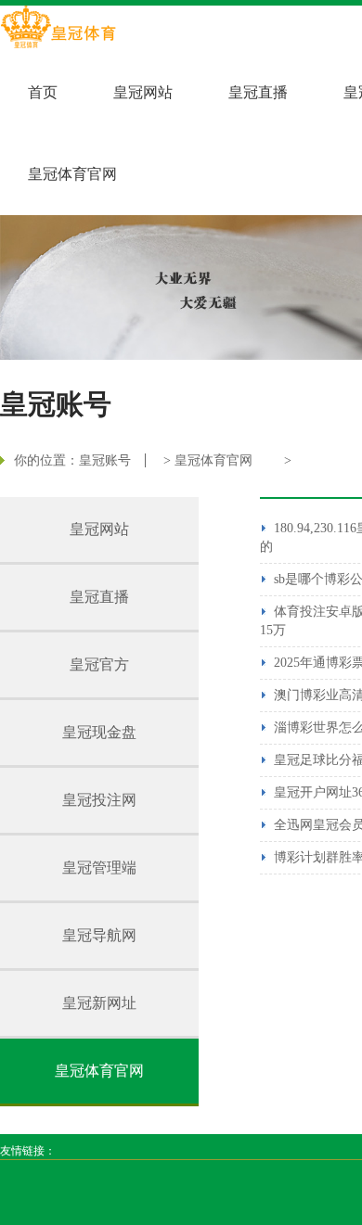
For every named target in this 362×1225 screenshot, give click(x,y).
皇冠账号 (105, 460)
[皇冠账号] (58, 29)
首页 (43, 92)
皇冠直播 (258, 92)
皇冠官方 (99, 664)
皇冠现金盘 (99, 732)
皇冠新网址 (99, 1003)
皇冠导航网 (99, 935)
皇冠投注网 (99, 800)
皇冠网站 (143, 92)
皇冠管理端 (99, 867)
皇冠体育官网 (72, 174)
